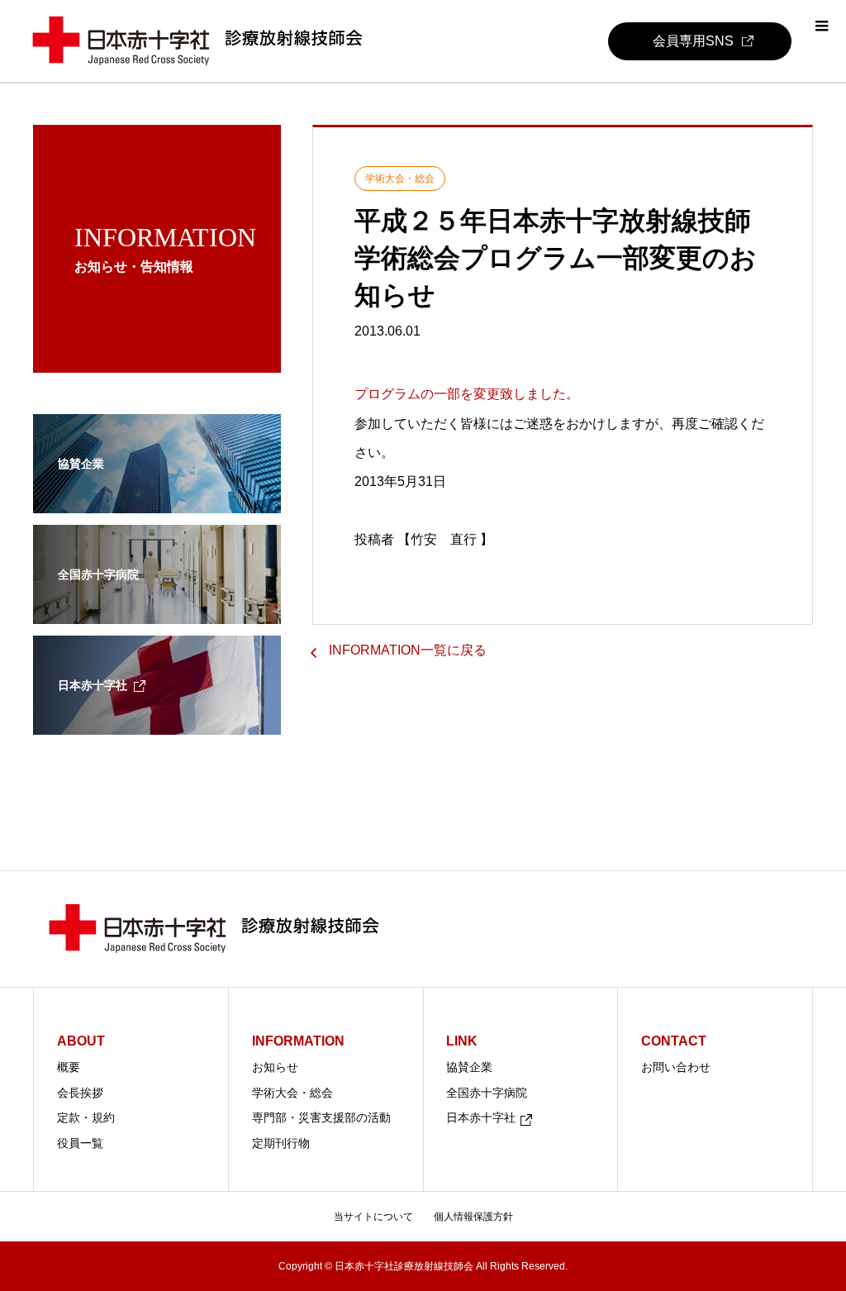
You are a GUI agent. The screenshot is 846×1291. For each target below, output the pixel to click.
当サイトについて (373, 1216)
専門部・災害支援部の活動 (321, 1117)
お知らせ (275, 1067)
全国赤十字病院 (486, 1092)
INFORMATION (298, 1041)
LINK (462, 1041)
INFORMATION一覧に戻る (408, 650)
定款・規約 (86, 1117)
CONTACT (673, 1041)
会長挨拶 (80, 1092)
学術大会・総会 (292, 1092)
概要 (68, 1067)
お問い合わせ (676, 1067)
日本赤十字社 (481, 1117)
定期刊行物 (281, 1143)
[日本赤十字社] (157, 724)
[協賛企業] (157, 502)
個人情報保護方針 (473, 1216)
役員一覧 (80, 1143)
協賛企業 (469, 1067)
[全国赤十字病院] (157, 613)
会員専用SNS (693, 41)
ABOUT (81, 1041)
